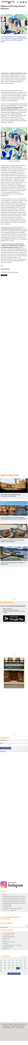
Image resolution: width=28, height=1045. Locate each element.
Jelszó (1, 743)
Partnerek (21, 1026)
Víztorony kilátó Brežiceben (9, 936)
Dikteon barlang (6, 938)
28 (17, 968)
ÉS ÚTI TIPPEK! (5, 919)
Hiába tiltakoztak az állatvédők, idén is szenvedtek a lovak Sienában (11, 495)
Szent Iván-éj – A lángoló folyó (9, 910)
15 (21, 963)
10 (1, 963)
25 (5, 968)
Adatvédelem (20, 1027)
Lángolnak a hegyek (7, 905)
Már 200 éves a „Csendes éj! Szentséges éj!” (12, 908)
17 (1, 965)
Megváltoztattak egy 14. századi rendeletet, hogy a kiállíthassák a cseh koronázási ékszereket (14, 518)
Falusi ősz (5, 894)
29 (21, 968)
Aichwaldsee (5, 943)
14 (17, 963)
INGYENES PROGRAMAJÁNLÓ (10, 917)
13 (13, 963)
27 (13, 968)
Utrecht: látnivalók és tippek (9, 933)
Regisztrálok (2, 751)
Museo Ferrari (6, 948)
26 (9, 968)
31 (1, 970)
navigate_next (27, 926)
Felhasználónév (3, 740)
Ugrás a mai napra (14, 973)
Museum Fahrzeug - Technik (9, 941)
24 (1, 968)
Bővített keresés (4, 927)
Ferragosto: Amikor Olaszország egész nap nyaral (14, 899)
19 (9, 965)
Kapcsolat (14, 1026)
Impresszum (6, 1026)
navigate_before (1, 956)
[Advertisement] (14, 57)
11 (5, 963)
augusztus (6, 956)
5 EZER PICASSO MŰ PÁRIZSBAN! (9, 272)
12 (9, 963)
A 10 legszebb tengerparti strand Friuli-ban (12, 945)
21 (17, 965)
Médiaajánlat (7, 1027)
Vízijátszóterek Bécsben (8, 947)
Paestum (5, 940)
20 (13, 965)
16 (25, 963)
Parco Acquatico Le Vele (8, 935)
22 (21, 965)
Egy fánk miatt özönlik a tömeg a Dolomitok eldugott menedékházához (12, 540)
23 (25, 965)
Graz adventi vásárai (7, 906)
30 (25, 968)
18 (5, 965)
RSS (14, 1027)
